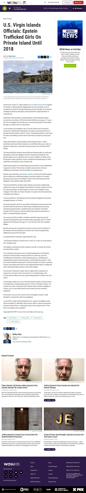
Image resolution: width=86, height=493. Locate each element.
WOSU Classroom (35, 478)
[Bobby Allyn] (7, 338)
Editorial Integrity (52, 466)
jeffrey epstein (25, 318)
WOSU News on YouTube (70, 49)
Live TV (68, 3)
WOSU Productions (35, 481)
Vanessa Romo (5, 390)
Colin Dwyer (4, 439)
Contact (50, 474)
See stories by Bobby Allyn (22, 342)
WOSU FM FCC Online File (72, 462)
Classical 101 (33, 470)
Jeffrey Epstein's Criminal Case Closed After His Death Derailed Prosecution (20, 436)
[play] (4, 8)
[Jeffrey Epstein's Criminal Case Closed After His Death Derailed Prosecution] (22, 418)
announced (21, 282)
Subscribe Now (70, 66)
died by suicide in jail (29, 174)
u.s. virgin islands (13, 321)
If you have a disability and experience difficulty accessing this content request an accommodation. (74, 475)
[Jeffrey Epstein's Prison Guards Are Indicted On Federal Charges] (64, 369)
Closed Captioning (53, 478)
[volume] (9, 8)
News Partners (7, 19)
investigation (34, 192)
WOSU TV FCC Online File (72, 470)
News (31, 466)
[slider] (12, 8)
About (50, 462)
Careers (50, 470)
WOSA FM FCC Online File (73, 466)
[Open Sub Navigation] (60, 2)
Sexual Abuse (37, 318)
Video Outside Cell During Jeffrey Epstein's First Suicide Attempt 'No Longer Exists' (20, 386)
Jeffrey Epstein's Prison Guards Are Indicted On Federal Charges (61, 386)
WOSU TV (33, 474)
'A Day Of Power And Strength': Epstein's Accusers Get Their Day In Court (64, 436)
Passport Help (52, 481)
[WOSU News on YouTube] (70, 33)
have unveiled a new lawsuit (37, 105)
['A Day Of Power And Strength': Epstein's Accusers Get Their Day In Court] (64, 418)
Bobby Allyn (12, 56)
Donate (79, 2)
